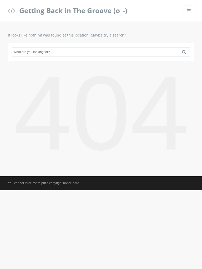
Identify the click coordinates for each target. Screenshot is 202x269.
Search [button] (186, 52)
